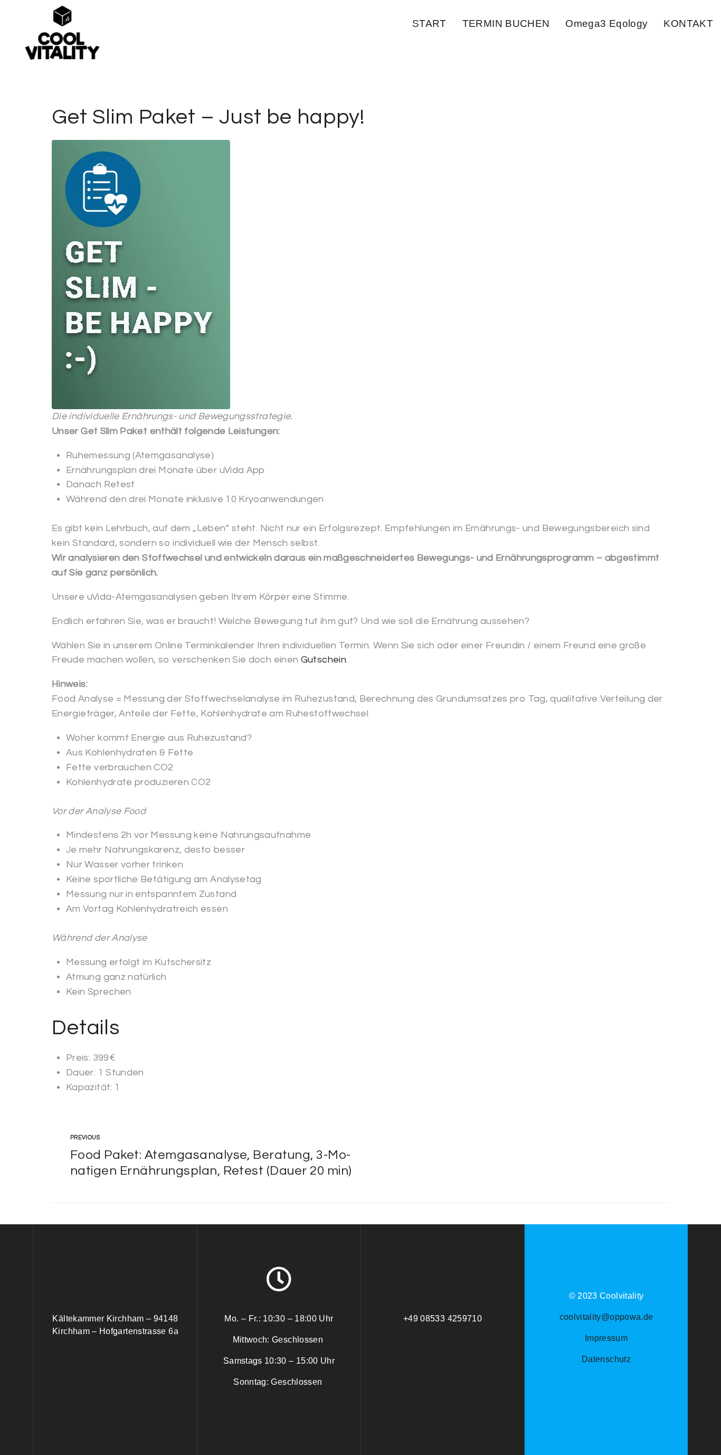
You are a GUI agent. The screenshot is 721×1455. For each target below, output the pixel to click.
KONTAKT (688, 23)
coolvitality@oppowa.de (606, 1316)
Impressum (606, 1338)
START (429, 23)
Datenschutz (606, 1359)
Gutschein (323, 660)
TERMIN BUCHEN (506, 23)
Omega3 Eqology (606, 23)
